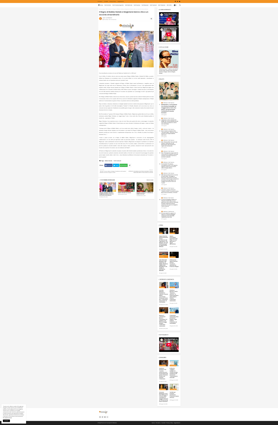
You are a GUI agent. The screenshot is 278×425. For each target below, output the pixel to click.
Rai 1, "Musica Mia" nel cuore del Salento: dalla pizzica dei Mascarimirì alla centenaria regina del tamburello (169, 144)
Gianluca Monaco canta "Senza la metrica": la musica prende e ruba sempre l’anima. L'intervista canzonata (174, 295)
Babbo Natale (108, 161)
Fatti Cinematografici (118, 5)
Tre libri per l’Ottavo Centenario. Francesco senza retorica (174, 395)
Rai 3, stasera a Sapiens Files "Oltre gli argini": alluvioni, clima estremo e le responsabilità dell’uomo (169, 133)
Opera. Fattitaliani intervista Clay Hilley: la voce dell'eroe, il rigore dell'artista (173, 240)
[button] (180, 5)
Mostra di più (150, 180)
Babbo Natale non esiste (124, 192)
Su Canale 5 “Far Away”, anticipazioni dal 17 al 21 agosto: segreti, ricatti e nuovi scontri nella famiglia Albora (169, 166)
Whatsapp (124, 165)
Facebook (109, 165)
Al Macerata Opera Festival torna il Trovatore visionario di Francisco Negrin (174, 263)
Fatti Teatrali (153, 5)
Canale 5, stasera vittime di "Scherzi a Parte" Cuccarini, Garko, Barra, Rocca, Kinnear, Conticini (170, 191)
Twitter (116, 165)
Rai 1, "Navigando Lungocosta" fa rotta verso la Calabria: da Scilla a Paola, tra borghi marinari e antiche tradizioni (169, 155)
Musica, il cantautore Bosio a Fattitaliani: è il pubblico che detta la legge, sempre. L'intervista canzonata (163, 321)
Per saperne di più (7, 417)
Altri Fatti (169, 5)
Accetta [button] (6, 421)
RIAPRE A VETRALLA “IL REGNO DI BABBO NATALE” (145, 193)
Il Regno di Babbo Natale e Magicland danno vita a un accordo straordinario (106, 194)
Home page (102, 9)
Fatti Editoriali (128, 5)
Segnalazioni (121, 1)
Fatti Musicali (145, 5)
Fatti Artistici (107, 5)
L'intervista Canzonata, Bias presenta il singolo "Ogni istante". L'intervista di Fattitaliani (174, 319)
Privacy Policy (113, 1)
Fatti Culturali (108, 9)
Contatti (106, 1)
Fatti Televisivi (161, 5)
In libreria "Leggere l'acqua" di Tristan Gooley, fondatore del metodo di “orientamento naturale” (174, 373)
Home (101, 5)
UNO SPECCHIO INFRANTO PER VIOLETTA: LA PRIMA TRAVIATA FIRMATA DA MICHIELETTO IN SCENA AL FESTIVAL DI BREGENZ (163, 265)
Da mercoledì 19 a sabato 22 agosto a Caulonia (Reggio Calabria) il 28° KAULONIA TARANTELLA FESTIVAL (168, 215)
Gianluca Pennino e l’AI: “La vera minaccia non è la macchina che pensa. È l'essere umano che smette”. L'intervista (163, 374)
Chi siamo (100, 1)
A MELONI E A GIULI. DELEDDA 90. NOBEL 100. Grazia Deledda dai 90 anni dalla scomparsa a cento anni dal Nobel (169, 122)
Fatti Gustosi (137, 5)
